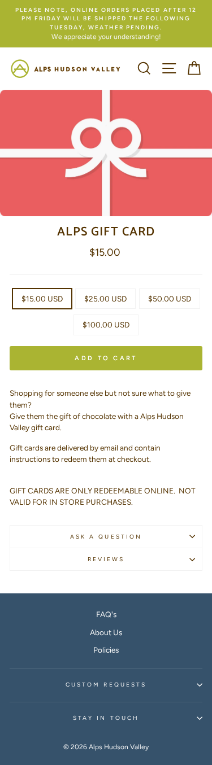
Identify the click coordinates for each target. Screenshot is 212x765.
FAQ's (106, 614)
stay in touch (106, 718)
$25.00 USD (105, 298)
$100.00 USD (106, 324)
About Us (106, 632)
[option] (106, 24)
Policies (106, 649)
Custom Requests (106, 684)
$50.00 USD (169, 298)
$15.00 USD (42, 298)
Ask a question (106, 536)
